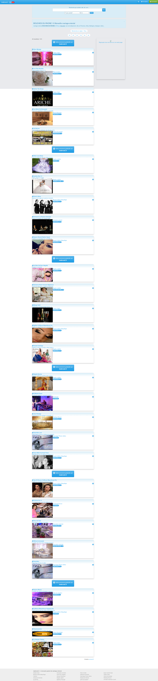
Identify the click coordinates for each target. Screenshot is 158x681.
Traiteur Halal (56, 52)
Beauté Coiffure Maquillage (60, 200)
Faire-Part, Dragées (61, 674)
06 (77, 35)
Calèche (35, 676)
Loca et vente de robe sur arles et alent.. (42, 156)
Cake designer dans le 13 (39, 69)
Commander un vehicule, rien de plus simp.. (43, 129)
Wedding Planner (57, 417)
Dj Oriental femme (57, 503)
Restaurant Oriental (84, 677)
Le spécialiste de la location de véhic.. (42, 629)
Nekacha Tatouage (61, 679)
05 (73, 35)
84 (88, 35)
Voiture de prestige (58, 131)
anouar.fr (91, 659)
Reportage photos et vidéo (39, 562)
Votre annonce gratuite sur (64, 43)
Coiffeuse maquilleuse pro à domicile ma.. (43, 326)
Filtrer (91, 12)
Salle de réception (57, 593)
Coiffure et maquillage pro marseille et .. (42, 238)
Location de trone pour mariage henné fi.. (43, 541)
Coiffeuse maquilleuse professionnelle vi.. (44, 481)
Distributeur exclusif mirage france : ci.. (42, 306)
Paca (58, 26)
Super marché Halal (108, 673)
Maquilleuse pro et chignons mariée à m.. (43, 453)
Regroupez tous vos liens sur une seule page (110, 42)
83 (84, 35)
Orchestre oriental (57, 220)
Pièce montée (56, 72)
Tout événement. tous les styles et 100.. (42, 501)
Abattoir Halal (36, 673)
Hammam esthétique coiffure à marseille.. (43, 110)
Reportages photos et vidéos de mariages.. (43, 433)
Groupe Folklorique (61, 676)
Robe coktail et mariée (38, 177)
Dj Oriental (55, 397)
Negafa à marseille (40, 266)
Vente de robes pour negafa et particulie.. (43, 285)
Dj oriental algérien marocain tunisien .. (42, 394)
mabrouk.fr (4, 2)
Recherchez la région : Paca (79, 31)
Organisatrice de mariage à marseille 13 (42, 414)
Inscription (145, 1)
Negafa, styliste (57, 159)
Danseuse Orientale (37, 677)
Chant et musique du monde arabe (41, 217)
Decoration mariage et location (40, 521)
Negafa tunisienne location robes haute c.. (43, 346)
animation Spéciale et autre (110, 679)
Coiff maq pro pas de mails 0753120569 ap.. (43, 609)
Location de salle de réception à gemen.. (42, 590)
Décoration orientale (58, 524)
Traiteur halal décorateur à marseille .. (42, 50)
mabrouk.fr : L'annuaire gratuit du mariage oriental (47, 671)
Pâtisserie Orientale (84, 674)
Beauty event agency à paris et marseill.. (42, 197)
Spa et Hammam (57, 112)
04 (69, 35)
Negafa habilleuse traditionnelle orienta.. (42, 375)
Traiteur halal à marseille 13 (39, 640)
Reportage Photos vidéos (59, 436)
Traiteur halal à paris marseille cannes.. (42, 89)
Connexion (154, 1)
